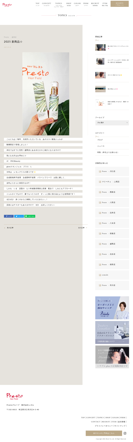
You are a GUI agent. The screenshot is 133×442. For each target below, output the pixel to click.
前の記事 (10, 228)
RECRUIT (95, 4)
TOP (37, 4)
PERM (85, 4)
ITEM (105, 4)
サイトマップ (119, 426)
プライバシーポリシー (104, 426)
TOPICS (59, 5)
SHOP (68, 4)
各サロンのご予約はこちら (104, 433)
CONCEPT (46, 4)
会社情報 (121, 422)
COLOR (77, 4)
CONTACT (95, 422)
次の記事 (81, 228)
